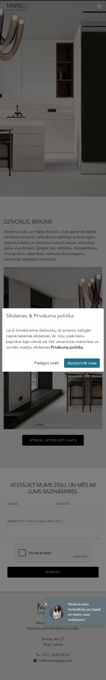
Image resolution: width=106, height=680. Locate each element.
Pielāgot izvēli (46, 363)
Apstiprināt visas (82, 363)
